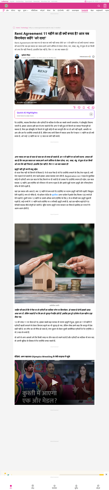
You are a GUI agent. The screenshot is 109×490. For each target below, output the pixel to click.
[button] (105, 6)
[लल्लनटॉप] (6, 6)
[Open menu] (3, 10)
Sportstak (28, 1)
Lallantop (4, 1)
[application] (54, 382)
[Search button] (98, 5)
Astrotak (54, 1)
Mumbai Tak (45, 1)
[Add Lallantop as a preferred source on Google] (85, 56)
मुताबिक (55, 194)
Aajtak (12, 1)
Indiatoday (20, 1)
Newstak (36, 1)
